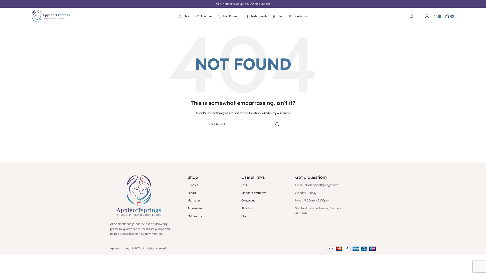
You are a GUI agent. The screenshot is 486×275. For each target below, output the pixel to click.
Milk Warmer (196, 216)
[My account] (427, 16)
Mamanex (194, 200)
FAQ (244, 185)
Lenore (192, 193)
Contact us (248, 200)
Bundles (193, 185)
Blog (244, 216)
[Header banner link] (243, 4)
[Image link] (138, 195)
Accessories (195, 208)
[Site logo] (51, 16)
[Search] (411, 16)
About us (247, 208)
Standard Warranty (253, 193)
